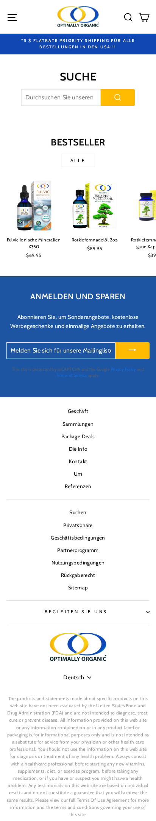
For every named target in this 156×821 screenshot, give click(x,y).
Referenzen (78, 486)
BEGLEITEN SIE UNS (76, 611)
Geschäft (78, 411)
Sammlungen (78, 424)
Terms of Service (71, 375)
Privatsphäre (77, 525)
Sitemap (78, 587)
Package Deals (78, 436)
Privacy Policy (123, 369)
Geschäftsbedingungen (78, 538)
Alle (78, 160)
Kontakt (78, 461)
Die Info (78, 449)
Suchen (77, 512)
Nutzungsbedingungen (78, 563)
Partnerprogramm (78, 550)
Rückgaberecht (78, 575)
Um (78, 474)
